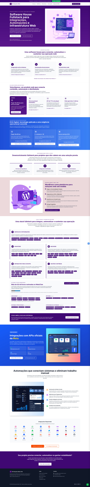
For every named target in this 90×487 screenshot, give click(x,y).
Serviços (34, 3)
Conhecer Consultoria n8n (38, 446)
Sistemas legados (37, 239)
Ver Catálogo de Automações (51, 446)
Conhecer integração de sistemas (17, 74)
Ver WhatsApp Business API (30, 357)
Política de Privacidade (43, 473)
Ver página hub (67, 108)
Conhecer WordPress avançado (52, 210)
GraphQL (40, 238)
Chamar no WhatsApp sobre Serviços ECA (69, 144)
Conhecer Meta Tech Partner (16, 357)
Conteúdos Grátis (42, 479)
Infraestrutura (44, 3)
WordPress (39, 3)
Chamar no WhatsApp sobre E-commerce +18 (45, 143)
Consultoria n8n (51, 238)
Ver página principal (15, 112)
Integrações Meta (56, 3)
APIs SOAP (36, 238)
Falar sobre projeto (76, 3)
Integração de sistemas (24, 238)
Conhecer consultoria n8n (40, 74)
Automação (41, 477)
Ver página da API (50, 108)
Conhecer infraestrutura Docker (65, 74)
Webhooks (45, 238)
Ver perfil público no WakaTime (71, 283)
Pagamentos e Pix (30, 239)
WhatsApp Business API (74, 238)
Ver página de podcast (33, 109)
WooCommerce (66, 238)
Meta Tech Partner (42, 476)
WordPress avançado (58, 238)
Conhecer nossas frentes (15, 35)
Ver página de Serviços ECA (69, 142)
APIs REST (31, 238)
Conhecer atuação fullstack (71, 317)
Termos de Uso (42, 474)
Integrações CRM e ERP (21, 239)
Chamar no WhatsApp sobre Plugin (21, 143)
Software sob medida (15, 238)
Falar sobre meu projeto (45, 464)
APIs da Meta (14, 239)
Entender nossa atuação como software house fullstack (44, 78)
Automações (50, 3)
